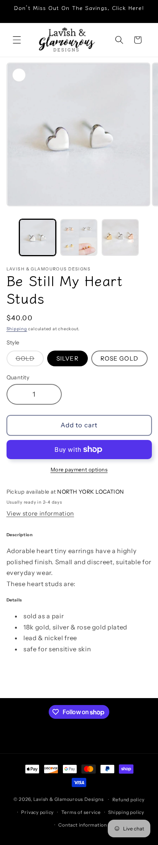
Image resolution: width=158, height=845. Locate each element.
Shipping (17, 328)
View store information (40, 513)
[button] (17, 40)
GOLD (30, 360)
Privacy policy (37, 812)
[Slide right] (149, 239)
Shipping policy (126, 812)
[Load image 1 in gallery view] (37, 237)
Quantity (18, 377)
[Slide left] (8, 239)
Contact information (82, 825)
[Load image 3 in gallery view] (120, 237)
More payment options (79, 469)
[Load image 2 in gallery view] (78, 237)
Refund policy (128, 799)
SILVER (67, 358)
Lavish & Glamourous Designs (68, 799)
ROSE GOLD (119, 358)
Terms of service (81, 812)
